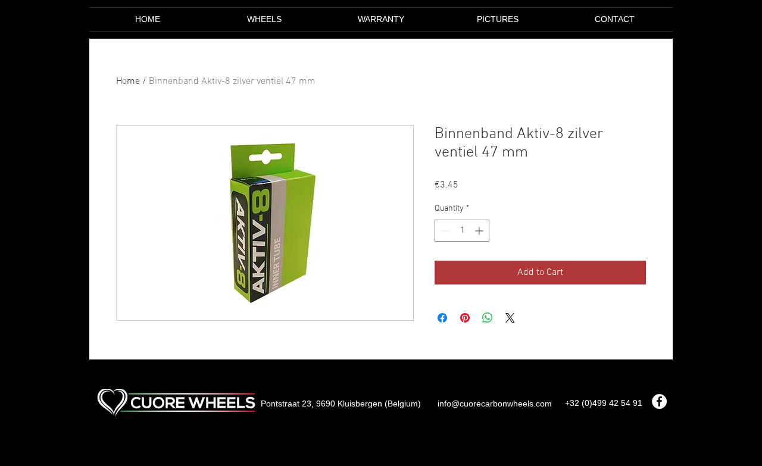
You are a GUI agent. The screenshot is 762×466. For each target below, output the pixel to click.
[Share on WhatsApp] (487, 318)
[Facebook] (659, 401)
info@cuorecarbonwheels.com (495, 403)
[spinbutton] (462, 230)
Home (128, 81)
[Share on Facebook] (442, 318)
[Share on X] (510, 318)
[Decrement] (443, 230)
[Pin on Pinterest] (465, 318)
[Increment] (480, 230)
